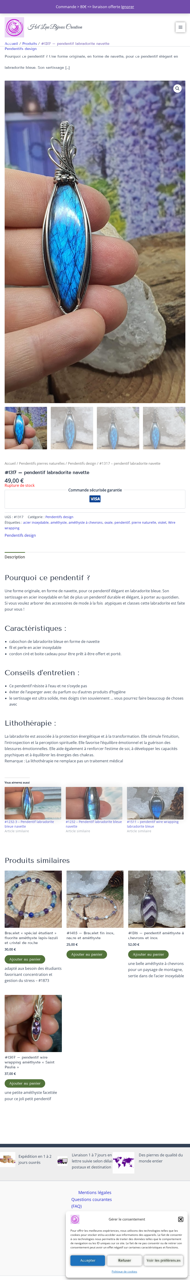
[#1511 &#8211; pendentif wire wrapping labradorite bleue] (155, 803)
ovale (108, 522)
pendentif (122, 522)
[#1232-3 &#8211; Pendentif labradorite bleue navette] (33, 803)
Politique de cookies (124, 1271)
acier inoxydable (36, 522)
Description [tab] (15, 556)
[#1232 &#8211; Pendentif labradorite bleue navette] (94, 803)
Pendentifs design (21, 48)
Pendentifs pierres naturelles (42, 463)
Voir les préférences (163, 1260)
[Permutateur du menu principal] (180, 27)
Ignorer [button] (127, 6)
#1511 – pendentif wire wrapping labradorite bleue (153, 824)
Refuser (124, 1260)
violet (162, 522)
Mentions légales (94, 1192)
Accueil (10, 463)
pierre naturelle (144, 522)
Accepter (87, 1260)
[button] (180, 1219)
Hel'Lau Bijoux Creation (55, 27)
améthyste (59, 522)
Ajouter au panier (25, 959)
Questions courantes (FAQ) (91, 1203)
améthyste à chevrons (86, 522)
